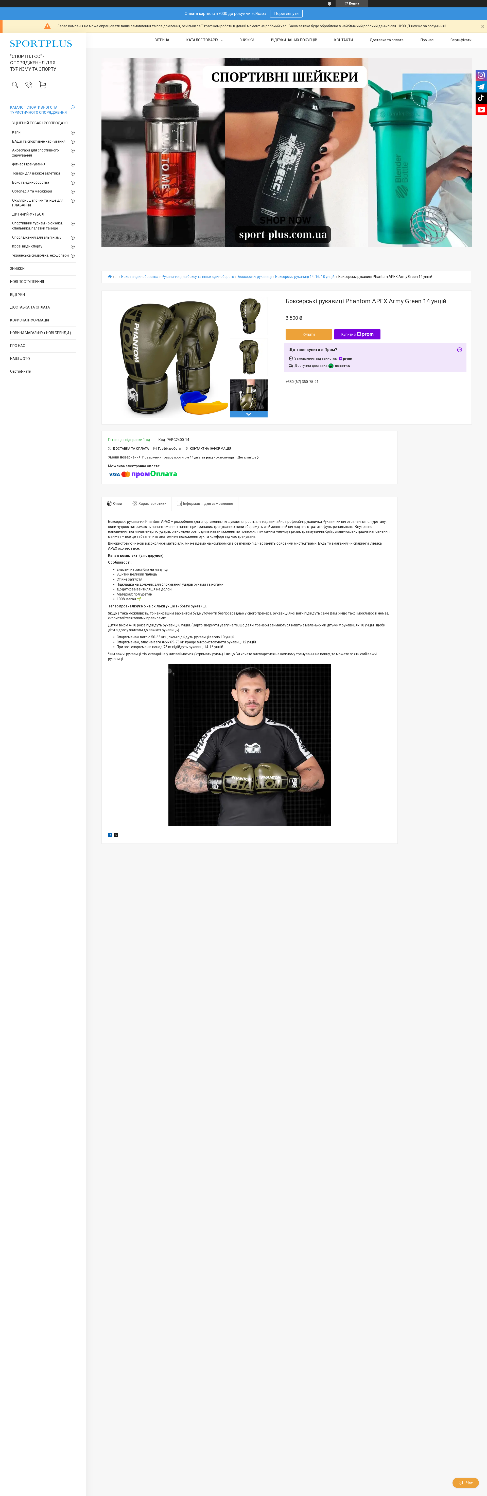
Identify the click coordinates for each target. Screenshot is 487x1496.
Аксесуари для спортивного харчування (35, 152)
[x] (116, 836)
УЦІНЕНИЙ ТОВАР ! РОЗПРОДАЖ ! (40, 123)
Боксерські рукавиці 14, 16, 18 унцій (305, 277)
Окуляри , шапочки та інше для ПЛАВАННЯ (37, 202)
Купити (309, 334)
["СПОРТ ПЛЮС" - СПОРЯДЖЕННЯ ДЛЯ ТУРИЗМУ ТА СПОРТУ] (43, 43)
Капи (16, 132)
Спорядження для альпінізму (36, 237)
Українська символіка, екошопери (40, 255)
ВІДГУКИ (17, 295)
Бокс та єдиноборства (30, 182)
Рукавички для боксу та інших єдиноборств (198, 277)
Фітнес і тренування (28, 164)
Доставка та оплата (387, 40)
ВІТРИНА (162, 40)
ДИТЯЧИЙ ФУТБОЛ (28, 214)
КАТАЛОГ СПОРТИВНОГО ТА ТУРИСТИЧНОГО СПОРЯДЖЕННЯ (38, 109)
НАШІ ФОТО (20, 359)
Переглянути (286, 13)
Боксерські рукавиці (255, 277)
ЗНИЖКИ (17, 269)
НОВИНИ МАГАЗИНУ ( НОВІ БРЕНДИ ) (40, 333)
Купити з (348, 334)
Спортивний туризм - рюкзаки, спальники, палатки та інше (37, 225)
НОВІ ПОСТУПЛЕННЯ (27, 282)
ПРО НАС (17, 346)
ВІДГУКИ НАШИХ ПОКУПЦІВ (294, 40)
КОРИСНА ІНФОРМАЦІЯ (29, 320)
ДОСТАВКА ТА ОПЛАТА (30, 307)
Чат (469, 1483)
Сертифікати (20, 371)
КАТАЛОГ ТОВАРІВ (202, 40)
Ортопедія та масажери (32, 191)
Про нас (427, 40)
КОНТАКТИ (343, 40)
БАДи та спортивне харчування (38, 141)
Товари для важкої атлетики (36, 173)
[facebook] (110, 836)
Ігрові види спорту (27, 246)
